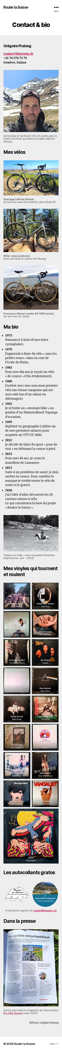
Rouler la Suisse (15, 7)
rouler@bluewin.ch (18, 54)
